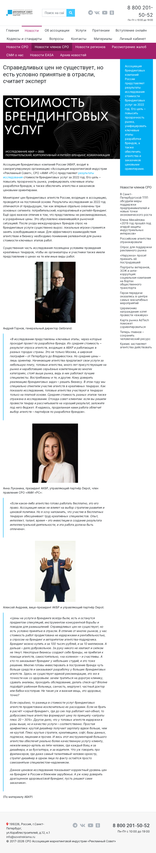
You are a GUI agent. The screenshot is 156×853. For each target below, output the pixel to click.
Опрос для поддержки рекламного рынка (136, 248)
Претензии (101, 30)
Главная (12, 30)
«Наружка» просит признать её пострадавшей (133, 259)
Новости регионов (90, 47)
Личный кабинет (133, 39)
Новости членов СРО (52, 47)
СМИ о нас (15, 55)
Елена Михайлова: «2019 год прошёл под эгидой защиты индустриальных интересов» (135, 226)
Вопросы (56, 39)
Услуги (81, 30)
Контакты (78, 39)
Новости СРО (17, 47)
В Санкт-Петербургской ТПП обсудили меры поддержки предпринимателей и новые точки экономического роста (136, 204)
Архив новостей (73, 55)
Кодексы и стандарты (24, 39)
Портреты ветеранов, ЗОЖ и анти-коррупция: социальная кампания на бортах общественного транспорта (135, 277)
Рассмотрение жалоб (129, 47)
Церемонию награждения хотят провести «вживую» (134, 311)
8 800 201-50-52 (131, 825)
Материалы (103, 39)
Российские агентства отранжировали (135, 240)
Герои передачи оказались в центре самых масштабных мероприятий (134, 298)
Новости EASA (42, 55)
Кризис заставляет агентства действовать (136, 345)
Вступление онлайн (131, 30)
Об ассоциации (57, 30)
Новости (32, 30)
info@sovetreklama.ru (20, 837)
